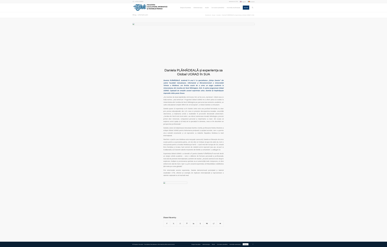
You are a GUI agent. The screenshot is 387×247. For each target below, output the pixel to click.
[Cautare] (252, 7)
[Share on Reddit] (213, 223)
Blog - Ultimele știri (140, 15)
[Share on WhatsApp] (180, 223)
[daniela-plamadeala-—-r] (193, 44)
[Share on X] (173, 223)
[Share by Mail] (220, 223)
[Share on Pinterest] (187, 223)
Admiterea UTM (233, 1)
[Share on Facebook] (166, 223)
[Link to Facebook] (133, 1)
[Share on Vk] (207, 223)
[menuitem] (233, 1)
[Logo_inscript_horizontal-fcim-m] (150, 7)
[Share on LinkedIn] (193, 223)
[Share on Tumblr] (200, 223)
